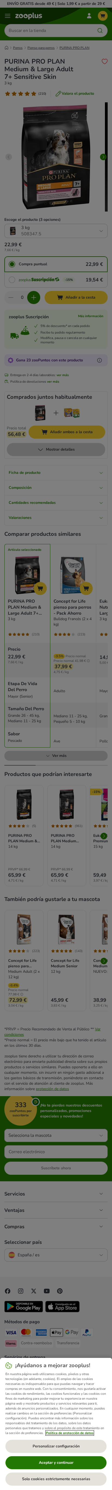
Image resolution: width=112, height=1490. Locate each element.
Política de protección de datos (70, 1433)
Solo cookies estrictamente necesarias (56, 1479)
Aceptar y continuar (56, 1462)
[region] (56, 1424)
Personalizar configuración (56, 1446)
